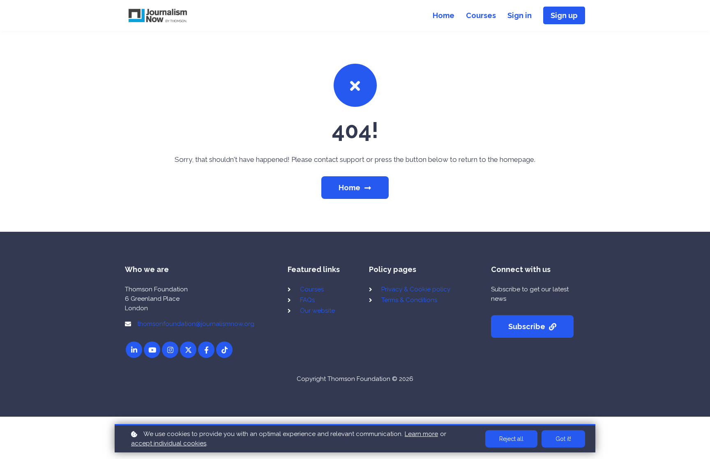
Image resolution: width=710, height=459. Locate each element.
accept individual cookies (168, 443)
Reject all (511, 439)
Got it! (563, 439)
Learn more (421, 434)
